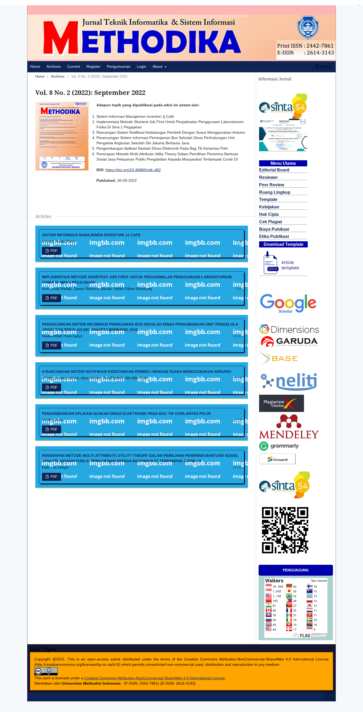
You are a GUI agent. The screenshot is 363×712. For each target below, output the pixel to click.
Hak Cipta (269, 214)
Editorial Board (274, 170)
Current (73, 66)
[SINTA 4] (283, 117)
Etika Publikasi (274, 236)
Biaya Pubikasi (274, 229)
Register (93, 66)
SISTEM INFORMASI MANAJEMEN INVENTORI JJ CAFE (91, 235)
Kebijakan (269, 207)
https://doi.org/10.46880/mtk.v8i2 (133, 170)
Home (35, 66)
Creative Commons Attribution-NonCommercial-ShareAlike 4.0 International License (155, 678)
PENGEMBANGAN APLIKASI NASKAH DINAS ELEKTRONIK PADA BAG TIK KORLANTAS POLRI (126, 413)
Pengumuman (118, 66)
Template (268, 199)
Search (325, 66)
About (158, 66)
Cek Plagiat (270, 222)
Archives (54, 66)
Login (141, 66)
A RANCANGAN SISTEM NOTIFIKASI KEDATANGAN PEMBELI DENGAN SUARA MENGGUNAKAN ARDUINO (136, 371)
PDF (53, 251)
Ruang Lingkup (274, 192)
